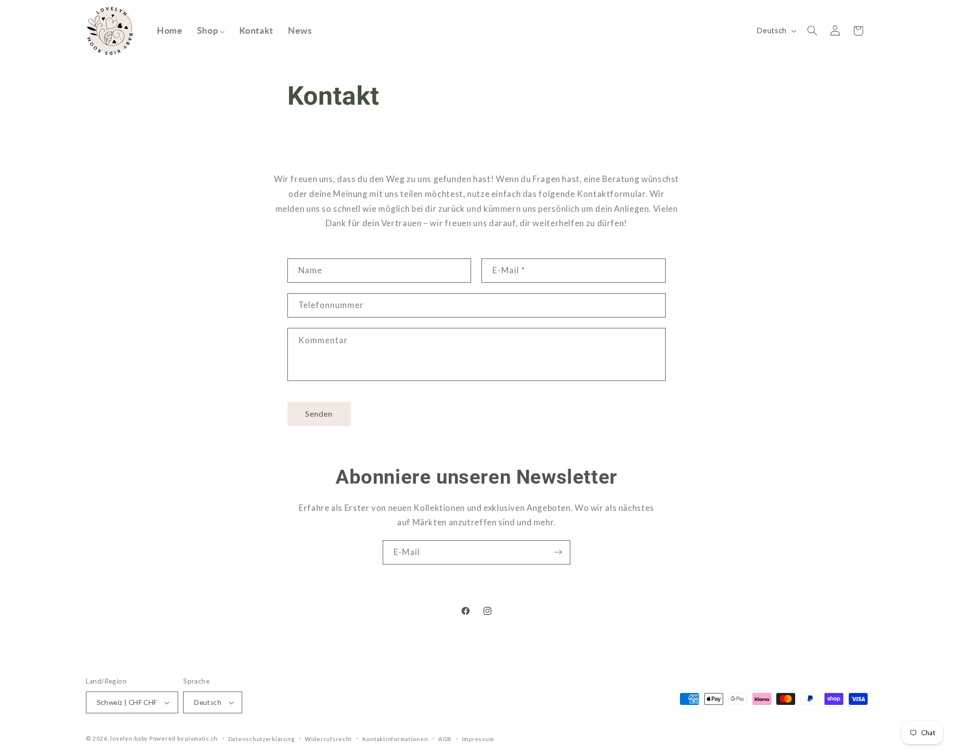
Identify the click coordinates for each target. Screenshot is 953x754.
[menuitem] (169, 31)
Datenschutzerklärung (261, 739)
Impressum (478, 739)
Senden (319, 413)
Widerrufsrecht (328, 739)
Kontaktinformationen (395, 739)
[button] (812, 30)
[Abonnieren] (558, 552)
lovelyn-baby (129, 738)
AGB (445, 739)
